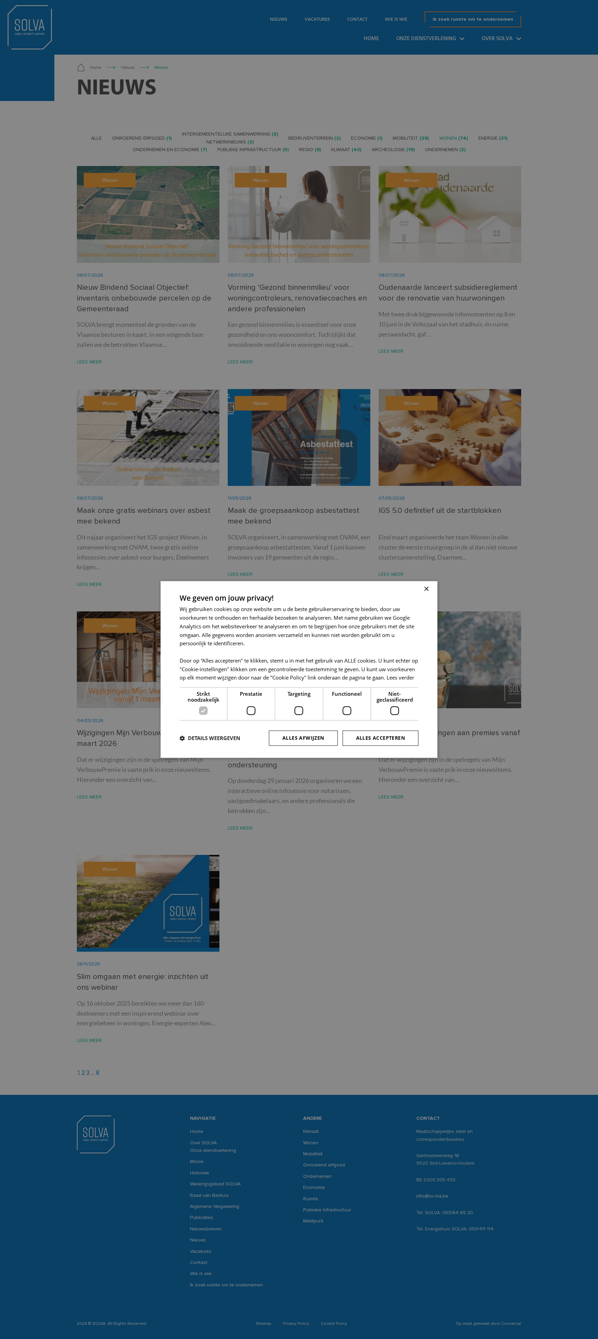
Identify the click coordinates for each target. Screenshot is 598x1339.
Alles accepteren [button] (380, 738)
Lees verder (400, 677)
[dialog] (299, 669)
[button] (210, 738)
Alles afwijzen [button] (303, 738)
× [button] (426, 589)
